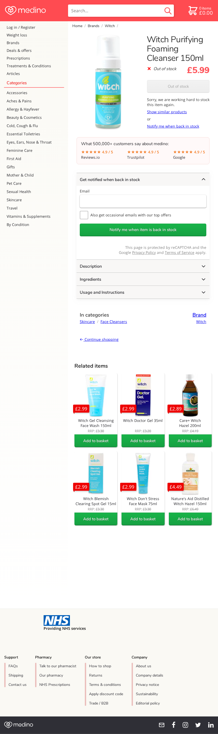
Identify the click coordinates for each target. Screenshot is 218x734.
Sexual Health (19, 191)
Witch (110, 25)
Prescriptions (18, 58)
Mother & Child (20, 175)
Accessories (17, 92)
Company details (149, 675)
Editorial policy (148, 703)
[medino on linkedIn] (208, 725)
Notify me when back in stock (173, 126)
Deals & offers (19, 50)
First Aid (14, 158)
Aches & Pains (19, 100)
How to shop (100, 666)
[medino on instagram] (183, 725)
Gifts (11, 166)
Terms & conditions (105, 684)
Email (85, 191)
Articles (13, 73)
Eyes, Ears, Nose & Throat (29, 142)
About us (143, 666)
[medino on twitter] (195, 725)
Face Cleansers (113, 321)
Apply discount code (106, 694)
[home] (33, 10)
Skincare (14, 199)
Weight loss (17, 34)
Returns (95, 675)
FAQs (13, 666)
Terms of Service (179, 252)
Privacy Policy (144, 252)
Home (77, 25)
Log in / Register (21, 27)
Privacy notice (147, 684)
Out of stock (178, 86)
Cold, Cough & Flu (22, 125)
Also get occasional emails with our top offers (130, 214)
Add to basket (95, 440)
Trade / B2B (98, 703)
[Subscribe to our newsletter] (159, 725)
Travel (12, 208)
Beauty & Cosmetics (24, 117)
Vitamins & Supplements (29, 216)
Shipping (16, 675)
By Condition (18, 224)
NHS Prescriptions (54, 684)
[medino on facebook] (170, 725)
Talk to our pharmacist (57, 666)
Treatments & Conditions (29, 65)
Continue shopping (101, 339)
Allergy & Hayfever (23, 109)
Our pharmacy (51, 675)
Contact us (18, 684)
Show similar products (167, 111)
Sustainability (147, 694)
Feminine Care (19, 150)
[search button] (168, 10)
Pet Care (14, 183)
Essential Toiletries (23, 133)
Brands (13, 42)
